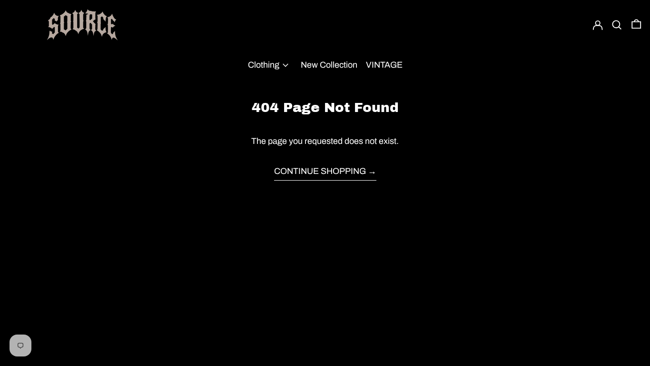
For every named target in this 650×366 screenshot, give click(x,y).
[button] (616, 24)
